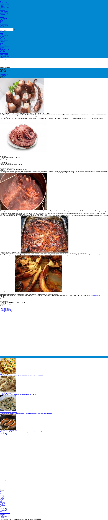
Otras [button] (1, 42)
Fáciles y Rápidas (4, 11)
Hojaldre (2, 497)
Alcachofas (2, 496)
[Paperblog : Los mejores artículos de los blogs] (3, 434)
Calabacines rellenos (4, 308)
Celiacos (2, 6)
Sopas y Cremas (3, 24)
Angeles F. (4, 75)
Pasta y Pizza (3, 19)
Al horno (2, 1)
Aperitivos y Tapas (4, 3)
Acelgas (2, 495)
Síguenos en (3, 506)
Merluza (2, 492)
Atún (1, 501)
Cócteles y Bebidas (4, 7)
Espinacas (2, 503)
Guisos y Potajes (4, 12)
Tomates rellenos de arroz (6, 310)
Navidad (2, 17)
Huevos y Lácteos (4, 13)
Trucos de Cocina (4, 25)
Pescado (2, 20)
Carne (1, 5)
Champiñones (3, 505)
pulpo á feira (97, 295)
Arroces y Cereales (4, 4)
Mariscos (2, 15)
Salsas (1, 22)
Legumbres (2, 14)
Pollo (1, 491)
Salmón (2, 504)
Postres (1, 21)
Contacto (2, 517)
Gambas (2, 498)
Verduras (2, 26)
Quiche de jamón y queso (6, 309)
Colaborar (2, 514)
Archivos (2, 515)
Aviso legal (2, 511)
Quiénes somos (3, 510)
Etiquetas (2, 490)
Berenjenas (2, 502)
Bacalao (2, 499)
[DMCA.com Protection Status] (37, 519)
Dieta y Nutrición (4, 8)
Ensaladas (2, 10)
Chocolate (2, 494)
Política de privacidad (5, 513)
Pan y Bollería (3, 18)
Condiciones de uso (4, 516)
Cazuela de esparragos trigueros (7, 311)
